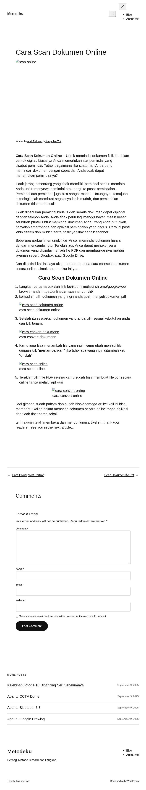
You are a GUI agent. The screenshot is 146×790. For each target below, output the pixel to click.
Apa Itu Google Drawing (26, 719)
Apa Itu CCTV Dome (23, 696)
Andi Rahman (34, 141)
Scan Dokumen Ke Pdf (119, 475)
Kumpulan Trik (53, 141)
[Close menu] (122, 6)
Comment (22, 528)
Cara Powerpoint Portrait (28, 475)
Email (19, 584)
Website (20, 600)
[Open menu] (112, 14)
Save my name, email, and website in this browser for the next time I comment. (63, 616)
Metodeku (15, 14)
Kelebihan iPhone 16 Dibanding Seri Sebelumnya (45, 685)
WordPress (132, 780)
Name (20, 568)
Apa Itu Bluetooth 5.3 (23, 708)
